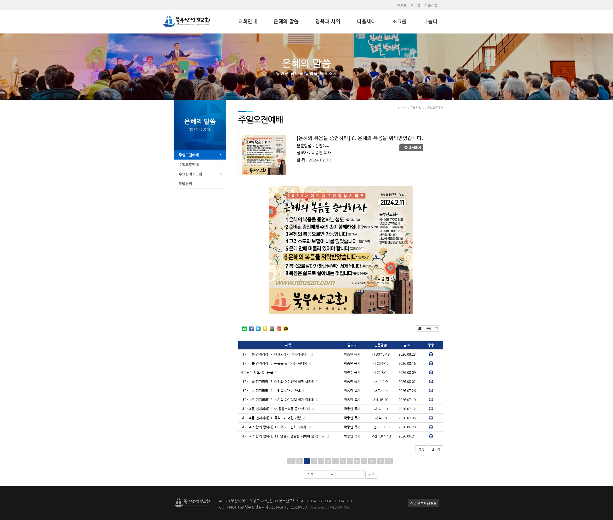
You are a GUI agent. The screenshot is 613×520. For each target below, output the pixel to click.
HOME (402, 5)
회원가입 (431, 5)
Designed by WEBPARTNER (330, 507)
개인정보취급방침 (423, 503)
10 (372, 461)
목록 (421, 449)
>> (389, 461)
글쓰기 (435, 449)
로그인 (415, 5)
